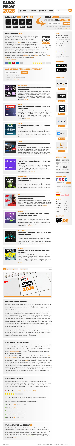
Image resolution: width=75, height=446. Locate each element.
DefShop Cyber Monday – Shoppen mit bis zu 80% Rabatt (34, 252)
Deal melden (46, 10)
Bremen (58, 211)
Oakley (20, 124)
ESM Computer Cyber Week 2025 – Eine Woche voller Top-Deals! (34, 180)
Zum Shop (62, 88)
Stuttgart (66, 205)
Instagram (36, 55)
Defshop (20, 248)
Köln (65, 203)
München (58, 203)
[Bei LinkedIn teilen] (17, 63)
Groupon (20, 211)
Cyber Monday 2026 (61, 52)
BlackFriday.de (46, 49)
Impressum (56, 444)
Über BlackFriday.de (61, 46)
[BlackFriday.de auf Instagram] (60, 180)
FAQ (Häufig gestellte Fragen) (63, 39)
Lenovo (20, 104)
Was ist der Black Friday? (62, 37)
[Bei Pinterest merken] (13, 63)
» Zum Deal (26, 99)
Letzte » (25, 269)
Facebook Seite (31, 435)
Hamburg (66, 201)
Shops (33, 10)
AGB (67, 444)
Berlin (57, 201)
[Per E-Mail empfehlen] (21, 63)
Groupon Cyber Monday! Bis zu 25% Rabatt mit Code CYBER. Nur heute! (33, 215)
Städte (26, 360)
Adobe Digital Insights (36, 334)
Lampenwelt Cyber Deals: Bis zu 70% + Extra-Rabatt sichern (34, 88)
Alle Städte (66, 211)
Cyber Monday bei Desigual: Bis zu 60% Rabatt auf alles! (34, 162)
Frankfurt (58, 205)
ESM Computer (22, 177)
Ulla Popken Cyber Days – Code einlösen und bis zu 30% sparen (34, 234)
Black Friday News (60, 54)
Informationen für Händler (62, 41)
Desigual (20, 159)
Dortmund (66, 207)
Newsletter (25, 55)
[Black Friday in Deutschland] (58, 195)
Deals (23, 10)
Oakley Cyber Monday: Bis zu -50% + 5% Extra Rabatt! (34, 127)
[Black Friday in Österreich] (62, 195)
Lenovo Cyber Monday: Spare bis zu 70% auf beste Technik (34, 108)
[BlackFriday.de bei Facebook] (57, 180)
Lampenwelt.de (22, 85)
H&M (19, 194)
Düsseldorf (58, 207)
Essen (57, 209)
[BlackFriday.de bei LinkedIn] (66, 180)
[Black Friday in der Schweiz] (66, 195)
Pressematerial (59, 50)
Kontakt (70, 444)
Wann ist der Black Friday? (62, 35)
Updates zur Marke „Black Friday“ (62, 56)
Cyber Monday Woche (14, 351)
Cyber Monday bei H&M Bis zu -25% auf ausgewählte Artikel (31, 197)
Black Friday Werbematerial (62, 43)
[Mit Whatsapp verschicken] (9, 63)
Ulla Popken (21, 231)
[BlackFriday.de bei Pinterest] (63, 180)
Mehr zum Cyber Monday (11, 59)
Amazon (19, 42)
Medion (20, 141)
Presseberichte (59, 48)
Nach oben (6, 444)
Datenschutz (67, 28)
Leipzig (65, 209)
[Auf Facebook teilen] (6, 63)
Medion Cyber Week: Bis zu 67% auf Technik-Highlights (34, 144)
